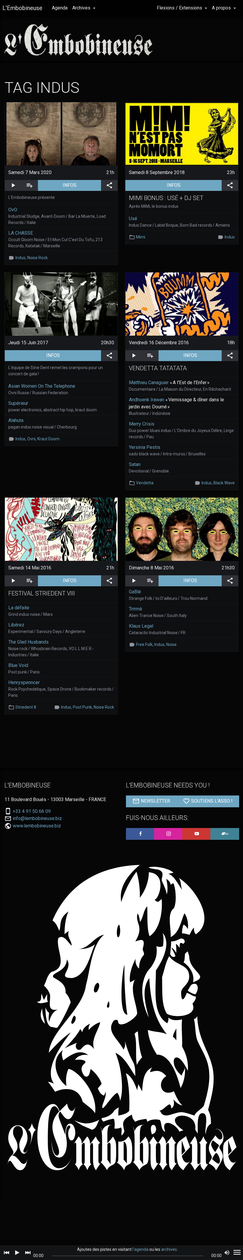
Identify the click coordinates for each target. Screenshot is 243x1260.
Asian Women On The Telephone (41, 386)
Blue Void (18, 665)
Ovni (31, 438)
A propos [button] (222, 8)
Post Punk (82, 707)
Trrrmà (135, 609)
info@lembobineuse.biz (37, 818)
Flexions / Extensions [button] (180, 8)
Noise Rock (37, 257)
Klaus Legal (141, 626)
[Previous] (6, 1252)
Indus (20, 257)
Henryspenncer (24, 682)
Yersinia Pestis (144, 447)
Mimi (140, 237)
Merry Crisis (141, 424)
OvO (12, 209)
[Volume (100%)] (227, 1252)
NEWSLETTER (155, 801)
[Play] (17, 1252)
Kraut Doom (48, 438)
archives (169, 1249)
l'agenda (140, 1249)
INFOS (82, 185)
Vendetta (145, 482)
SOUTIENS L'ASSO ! (211, 801)
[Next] (28, 1252)
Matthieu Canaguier (149, 382)
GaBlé (135, 592)
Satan (134, 464)
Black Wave (224, 482)
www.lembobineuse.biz (37, 826)
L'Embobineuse (22, 8)
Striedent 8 (25, 707)
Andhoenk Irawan (146, 399)
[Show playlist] (237, 1252)
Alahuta (15, 420)
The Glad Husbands (28, 642)
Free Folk (144, 644)
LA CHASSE (20, 233)
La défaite (18, 607)
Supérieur (18, 403)
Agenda (60, 8)
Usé (133, 218)
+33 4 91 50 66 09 (32, 811)
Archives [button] (82, 8)
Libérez (16, 625)
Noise (171, 644)
